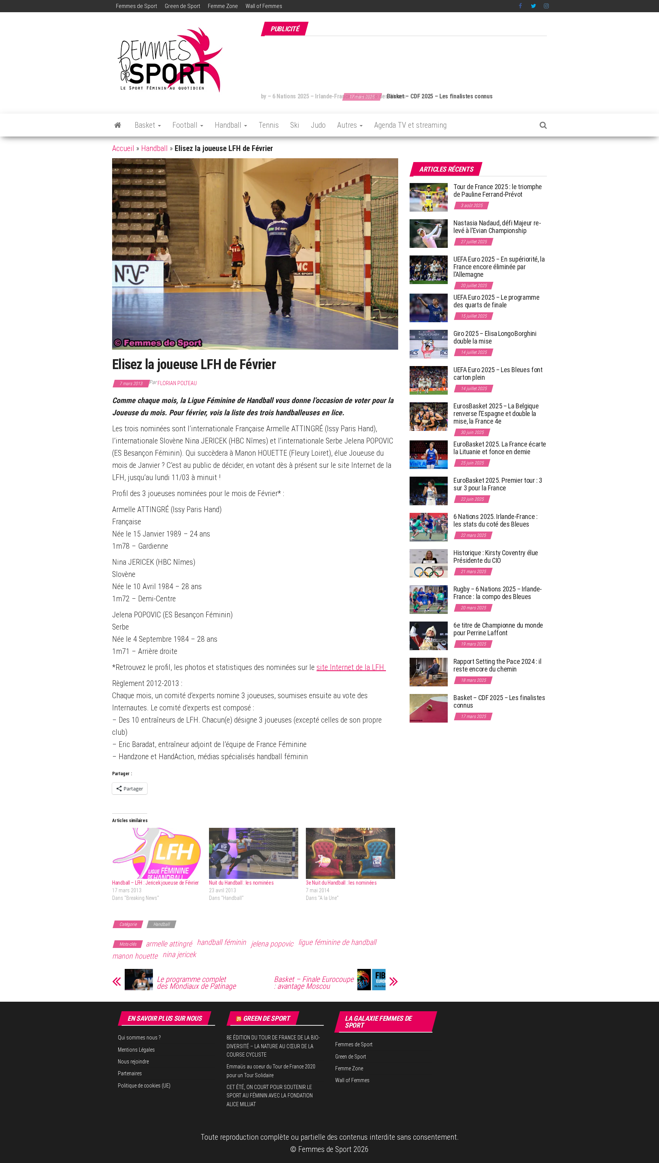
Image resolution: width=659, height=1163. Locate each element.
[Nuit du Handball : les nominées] (253, 853)
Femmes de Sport (136, 6)
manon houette (135, 956)
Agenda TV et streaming (410, 125)
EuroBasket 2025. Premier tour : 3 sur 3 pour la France (497, 484)
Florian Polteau (177, 383)
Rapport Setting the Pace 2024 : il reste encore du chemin (497, 665)
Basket (146, 125)
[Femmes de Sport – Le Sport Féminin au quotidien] (117, 125)
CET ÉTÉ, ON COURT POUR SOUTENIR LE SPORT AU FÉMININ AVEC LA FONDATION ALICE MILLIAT (270, 1095)
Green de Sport (182, 6)
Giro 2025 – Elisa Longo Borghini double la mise (494, 337)
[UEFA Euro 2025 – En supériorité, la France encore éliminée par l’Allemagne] (429, 269)
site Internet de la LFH (351, 667)
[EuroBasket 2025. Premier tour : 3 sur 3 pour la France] (429, 490)
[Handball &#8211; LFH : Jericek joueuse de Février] (156, 853)
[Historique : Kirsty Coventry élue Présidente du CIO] (429, 563)
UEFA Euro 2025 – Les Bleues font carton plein (497, 373)
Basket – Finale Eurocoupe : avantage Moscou (314, 983)
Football (185, 125)
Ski (294, 125)
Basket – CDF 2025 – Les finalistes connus (358, 96)
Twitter (533, 6)
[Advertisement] (408, 60)
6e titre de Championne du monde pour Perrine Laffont (498, 629)
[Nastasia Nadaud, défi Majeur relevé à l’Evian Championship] (429, 233)
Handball (229, 125)
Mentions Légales (136, 1050)
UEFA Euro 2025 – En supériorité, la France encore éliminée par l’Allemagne (499, 266)
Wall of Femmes (264, 6)
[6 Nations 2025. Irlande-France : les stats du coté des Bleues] (429, 526)
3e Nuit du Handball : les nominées (341, 883)
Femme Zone (223, 6)
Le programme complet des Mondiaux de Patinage (196, 983)
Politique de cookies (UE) (144, 1086)
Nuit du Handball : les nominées (241, 883)
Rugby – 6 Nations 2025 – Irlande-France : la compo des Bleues (497, 593)
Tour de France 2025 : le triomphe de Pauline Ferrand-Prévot (497, 190)
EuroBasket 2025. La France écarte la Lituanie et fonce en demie (499, 448)
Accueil (123, 148)
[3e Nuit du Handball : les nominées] (350, 853)
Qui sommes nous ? (139, 1037)
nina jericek (179, 954)
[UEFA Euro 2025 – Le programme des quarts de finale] (429, 307)
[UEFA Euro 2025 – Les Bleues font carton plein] (429, 380)
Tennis (269, 125)
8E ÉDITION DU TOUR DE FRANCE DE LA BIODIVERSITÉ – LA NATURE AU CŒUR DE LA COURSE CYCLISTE (273, 1046)
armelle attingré (169, 943)
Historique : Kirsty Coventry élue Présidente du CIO (495, 556)
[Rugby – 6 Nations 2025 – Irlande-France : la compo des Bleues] (429, 599)
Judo (318, 125)
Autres (348, 125)
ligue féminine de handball (337, 942)
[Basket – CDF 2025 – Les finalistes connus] (429, 708)
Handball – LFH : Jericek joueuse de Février (155, 883)
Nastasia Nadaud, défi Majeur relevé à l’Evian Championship (497, 227)
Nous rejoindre (133, 1062)
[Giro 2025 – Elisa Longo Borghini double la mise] (429, 343)
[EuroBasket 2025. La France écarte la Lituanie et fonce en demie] (429, 454)
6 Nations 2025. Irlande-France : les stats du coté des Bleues (495, 520)
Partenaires (130, 1073)
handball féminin (221, 942)
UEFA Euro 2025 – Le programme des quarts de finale (496, 301)
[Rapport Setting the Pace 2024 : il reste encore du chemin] (429, 671)
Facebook (521, 6)
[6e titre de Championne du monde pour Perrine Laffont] (429, 635)
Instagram (546, 6)
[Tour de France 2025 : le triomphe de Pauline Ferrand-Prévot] (429, 197)
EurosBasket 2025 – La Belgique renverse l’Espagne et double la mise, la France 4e (495, 413)
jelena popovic (272, 943)
